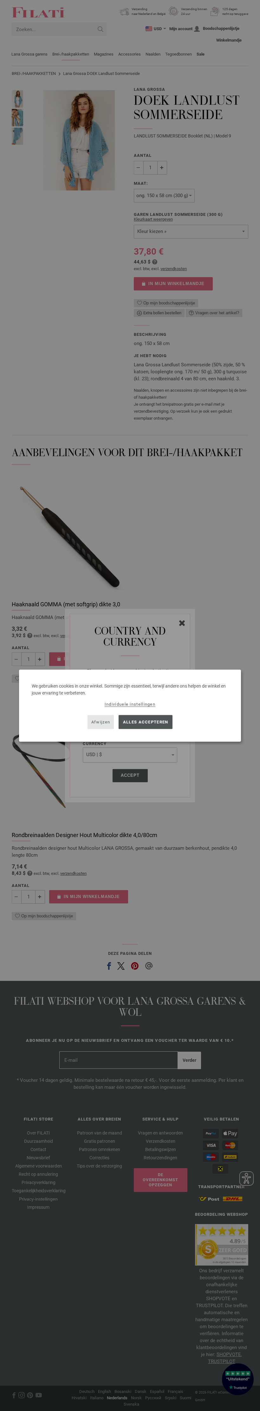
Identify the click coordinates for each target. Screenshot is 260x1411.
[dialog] (130, 705)
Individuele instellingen (130, 704)
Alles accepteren (145, 722)
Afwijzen (100, 722)
